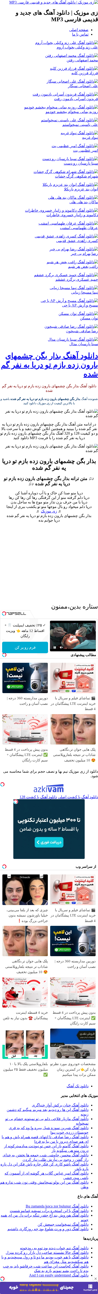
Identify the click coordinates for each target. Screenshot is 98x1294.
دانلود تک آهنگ (77, 1086)
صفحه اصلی (78, 30)
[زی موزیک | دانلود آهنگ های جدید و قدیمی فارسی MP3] (53, 2)
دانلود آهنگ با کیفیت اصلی (78, 797)
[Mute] (61, 647)
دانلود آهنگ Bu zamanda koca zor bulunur (57, 1206)
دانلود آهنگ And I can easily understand (58, 1275)
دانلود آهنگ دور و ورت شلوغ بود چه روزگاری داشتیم (47, 1229)
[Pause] (55, 647)
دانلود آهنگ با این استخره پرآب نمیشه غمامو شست (49, 1211)
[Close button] (95, 1278)
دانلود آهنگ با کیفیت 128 (38, 797)
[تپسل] (2, 1278)
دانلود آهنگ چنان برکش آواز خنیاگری (60, 1105)
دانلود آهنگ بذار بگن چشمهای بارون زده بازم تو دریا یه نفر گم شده (49, 364)
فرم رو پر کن (25, 647)
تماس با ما (80, 34)
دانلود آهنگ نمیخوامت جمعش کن (63, 1224)
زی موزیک (49, 511)
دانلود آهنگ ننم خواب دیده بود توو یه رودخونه (54, 1248)
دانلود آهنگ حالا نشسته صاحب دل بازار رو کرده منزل (47, 1253)
